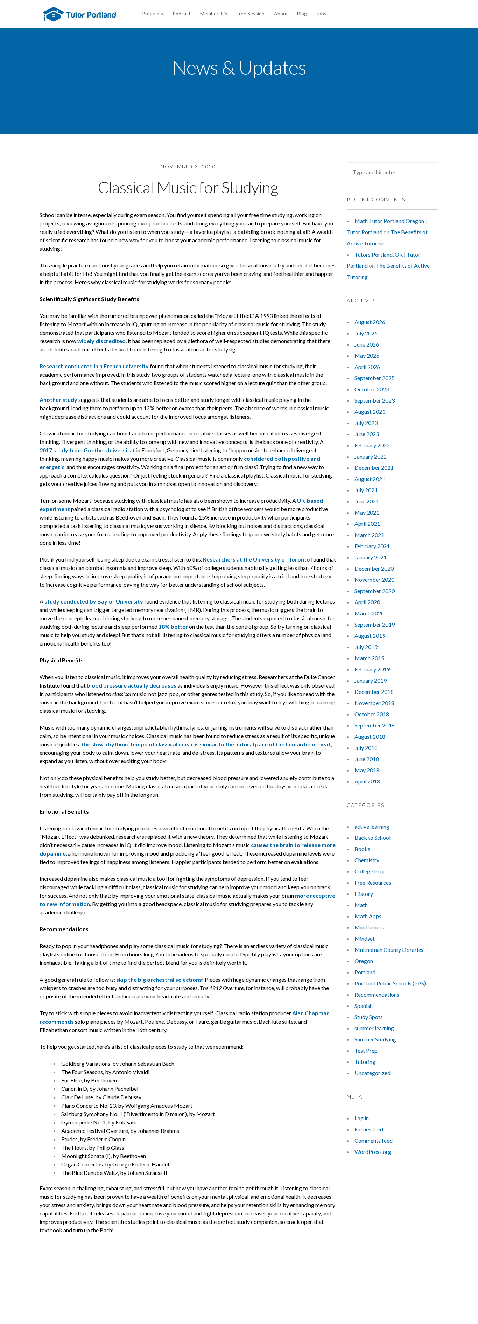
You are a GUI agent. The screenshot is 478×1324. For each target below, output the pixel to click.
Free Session (251, 13)
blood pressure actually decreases (131, 685)
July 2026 (366, 333)
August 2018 (369, 736)
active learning (371, 826)
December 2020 (374, 568)
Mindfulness (369, 927)
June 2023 (366, 434)
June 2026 (366, 344)
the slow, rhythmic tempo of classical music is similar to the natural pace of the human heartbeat (206, 744)
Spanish (363, 1005)
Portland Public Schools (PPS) (390, 983)
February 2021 (372, 546)
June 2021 (366, 501)
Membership (213, 13)
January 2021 (370, 557)
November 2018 (374, 702)
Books (362, 848)
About (281, 13)
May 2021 (366, 512)
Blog (302, 13)
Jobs (321, 13)
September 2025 (374, 378)
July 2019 (366, 646)
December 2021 (374, 467)
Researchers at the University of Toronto (256, 559)
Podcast (182, 13)
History (363, 893)
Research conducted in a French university (94, 366)
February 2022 (372, 445)
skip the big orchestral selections (159, 979)
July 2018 (366, 747)
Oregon (363, 960)
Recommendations (376, 994)
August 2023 (369, 411)
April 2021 (367, 523)
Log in (361, 1118)
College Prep (370, 871)
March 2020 (369, 613)
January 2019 (370, 680)
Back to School (372, 837)
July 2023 (366, 422)
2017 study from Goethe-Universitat (87, 450)
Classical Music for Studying (188, 187)
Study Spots (368, 1016)
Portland (364, 972)
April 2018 (367, 781)
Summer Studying (375, 1039)
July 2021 (366, 490)
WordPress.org (372, 1151)
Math (361, 904)
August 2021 (369, 478)
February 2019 (372, 669)
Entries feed (368, 1129)
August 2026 (369, 322)
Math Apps (367, 916)
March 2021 (369, 534)
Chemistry (366, 860)
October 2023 (371, 389)
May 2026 (366, 355)
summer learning (374, 1028)
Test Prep (366, 1050)
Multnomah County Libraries (388, 949)
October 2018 (371, 714)
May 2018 (366, 770)
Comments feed (373, 1140)
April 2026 (367, 366)
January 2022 (370, 456)
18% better (173, 626)
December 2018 (374, 691)
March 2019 (369, 658)
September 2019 (374, 624)
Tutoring (364, 1061)
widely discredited (101, 340)
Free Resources (372, 882)
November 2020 (374, 579)
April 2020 (367, 602)
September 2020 (374, 590)
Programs (152, 13)
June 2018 (366, 758)
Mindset (364, 938)
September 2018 (374, 725)
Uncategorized (372, 1072)
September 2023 (374, 400)
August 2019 (369, 635)
